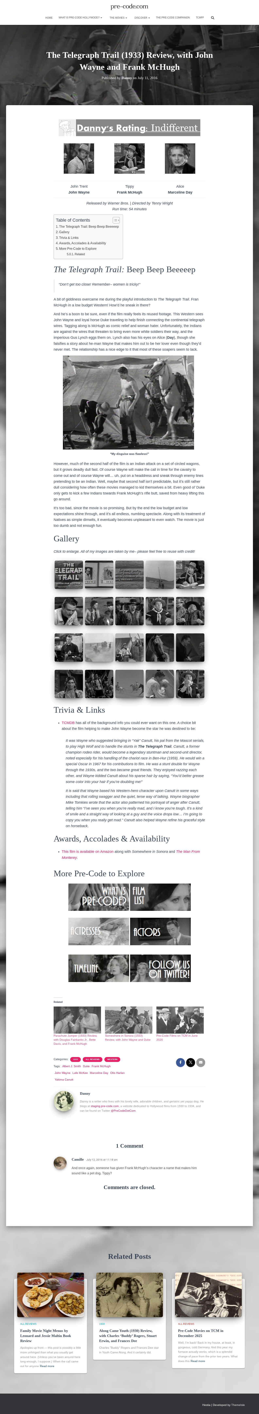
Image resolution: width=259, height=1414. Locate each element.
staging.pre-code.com (105, 1106)
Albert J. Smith (71, 1066)
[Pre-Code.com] (129, 7)
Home (49, 17)
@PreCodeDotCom (123, 1110)
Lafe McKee (80, 1072)
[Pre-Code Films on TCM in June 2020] (180, 1020)
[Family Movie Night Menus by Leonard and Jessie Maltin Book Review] (50, 1294)
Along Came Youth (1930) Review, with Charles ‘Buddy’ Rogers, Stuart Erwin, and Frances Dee (128, 1336)
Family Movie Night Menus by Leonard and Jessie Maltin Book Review (45, 1336)
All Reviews (93, 1059)
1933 (75, 1059)
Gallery (64, 232)
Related (80, 254)
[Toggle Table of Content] (114, 220)
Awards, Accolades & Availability (82, 243)
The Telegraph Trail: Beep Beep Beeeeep (89, 226)
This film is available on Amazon (88, 852)
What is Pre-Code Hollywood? (79, 17)
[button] (101, 17)
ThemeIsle (238, 1405)
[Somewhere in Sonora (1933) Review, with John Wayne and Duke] (128, 1020)
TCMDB (68, 723)
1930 (102, 1324)
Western (112, 1059)
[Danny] (64, 1101)
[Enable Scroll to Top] (251, 1406)
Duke (86, 1066)
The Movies (117, 17)
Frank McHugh (101, 1066)
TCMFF (200, 17)
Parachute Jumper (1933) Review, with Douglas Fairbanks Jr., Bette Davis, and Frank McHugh (75, 1039)
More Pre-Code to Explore (78, 248)
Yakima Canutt (64, 1079)
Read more (47, 1366)
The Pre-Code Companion (173, 17)
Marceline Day (99, 1072)
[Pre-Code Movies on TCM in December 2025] (208, 1294)
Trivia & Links (69, 237)
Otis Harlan (117, 1072)
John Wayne (62, 1072)
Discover (141, 17)
